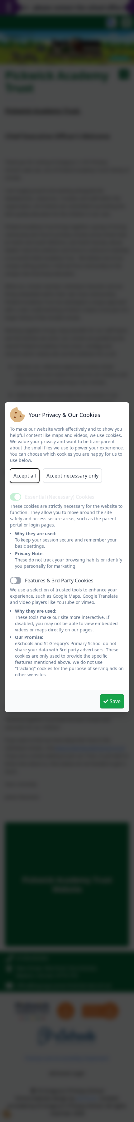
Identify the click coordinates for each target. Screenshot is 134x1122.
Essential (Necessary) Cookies (59, 496)
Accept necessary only (72, 475)
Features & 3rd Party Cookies (59, 580)
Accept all (24, 475)
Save (114, 701)
